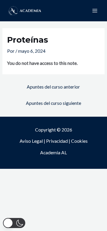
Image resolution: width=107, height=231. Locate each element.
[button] (14, 223)
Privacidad (57, 141)
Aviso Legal (31, 141)
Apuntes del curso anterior (53, 86)
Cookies (79, 141)
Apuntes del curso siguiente (53, 103)
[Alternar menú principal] (95, 10)
